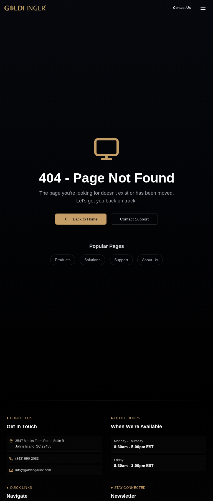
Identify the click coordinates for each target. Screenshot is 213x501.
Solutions (92, 260)
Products (62, 260)
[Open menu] (203, 7)
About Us (150, 260)
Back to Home (85, 219)
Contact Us (182, 8)
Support (121, 260)
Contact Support (134, 219)
